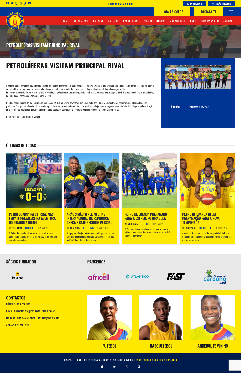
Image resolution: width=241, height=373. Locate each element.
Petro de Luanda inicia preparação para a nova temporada (200, 218)
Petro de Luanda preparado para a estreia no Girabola (146, 216)
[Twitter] (12, 3)
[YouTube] (29, 3)
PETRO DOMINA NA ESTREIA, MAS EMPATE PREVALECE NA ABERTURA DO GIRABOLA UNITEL (32, 218)
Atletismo (88, 228)
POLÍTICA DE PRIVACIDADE (166, 360)
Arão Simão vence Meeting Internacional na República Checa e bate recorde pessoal (89, 218)
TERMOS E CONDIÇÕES (143, 360)
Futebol (29, 228)
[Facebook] (7, 3)
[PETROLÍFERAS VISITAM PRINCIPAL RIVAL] (198, 77)
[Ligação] (15, 21)
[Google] (21, 3)
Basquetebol (206, 228)
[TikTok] (25, 3)
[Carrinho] (230, 11)
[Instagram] (16, 3)
